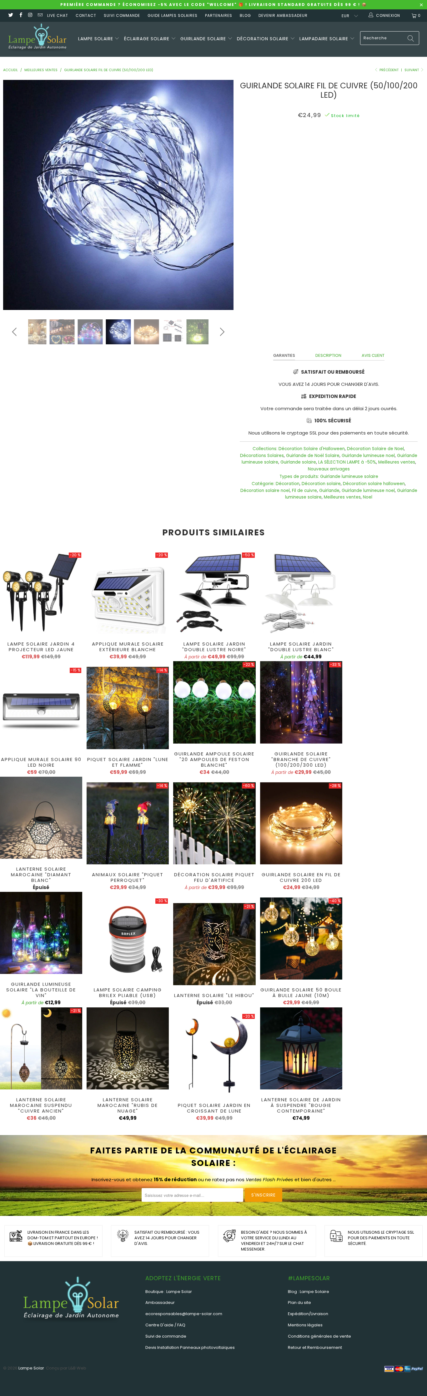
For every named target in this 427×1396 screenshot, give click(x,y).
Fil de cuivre (304, 491)
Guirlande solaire (204, 39)
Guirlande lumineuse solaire (349, 476)
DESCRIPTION (328, 355)
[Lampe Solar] (37, 39)
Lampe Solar (31, 1368)
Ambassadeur (160, 1302)
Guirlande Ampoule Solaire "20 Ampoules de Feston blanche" (214, 702)
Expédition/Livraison (308, 1314)
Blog (245, 15)
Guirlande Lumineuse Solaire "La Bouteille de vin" (41, 933)
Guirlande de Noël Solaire (312, 456)
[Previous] (15, 195)
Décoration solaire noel (265, 491)
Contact (86, 15)
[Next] (221, 195)
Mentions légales (305, 1325)
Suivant (412, 69)
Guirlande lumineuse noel (368, 456)
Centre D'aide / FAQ (165, 1325)
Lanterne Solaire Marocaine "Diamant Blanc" (41, 818)
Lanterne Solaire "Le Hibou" (214, 944)
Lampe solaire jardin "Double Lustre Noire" (214, 593)
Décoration (287, 484)
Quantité (329, 191)
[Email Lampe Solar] (40, 15)
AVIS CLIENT (373, 355)
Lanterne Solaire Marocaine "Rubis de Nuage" (128, 1048)
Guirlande (329, 491)
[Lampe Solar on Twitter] (10, 15)
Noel (367, 497)
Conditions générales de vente (319, 1336)
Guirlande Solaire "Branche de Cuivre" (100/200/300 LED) (301, 702)
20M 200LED (355, 142)
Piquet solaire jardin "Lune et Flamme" (128, 708)
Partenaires (218, 15)
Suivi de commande (165, 1336)
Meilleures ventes (396, 462)
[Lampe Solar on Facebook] (20, 15)
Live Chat (57, 15)
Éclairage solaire (147, 39)
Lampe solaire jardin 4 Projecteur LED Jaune (41, 593)
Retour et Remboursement (315, 1347)
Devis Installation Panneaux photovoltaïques (190, 1347)
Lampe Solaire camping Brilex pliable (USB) (128, 938)
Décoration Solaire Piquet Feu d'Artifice (214, 823)
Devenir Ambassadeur (283, 15)
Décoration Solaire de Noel (375, 449)
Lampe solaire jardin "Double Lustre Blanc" (301, 593)
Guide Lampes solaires (173, 15)
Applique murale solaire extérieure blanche (128, 593)
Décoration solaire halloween (374, 484)
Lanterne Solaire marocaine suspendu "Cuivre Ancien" (41, 1048)
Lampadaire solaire (324, 39)
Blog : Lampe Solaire (308, 1292)
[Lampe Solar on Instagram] (30, 15)
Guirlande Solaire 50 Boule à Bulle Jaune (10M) (301, 938)
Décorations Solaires (262, 456)
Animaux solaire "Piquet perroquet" (128, 823)
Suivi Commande (122, 15)
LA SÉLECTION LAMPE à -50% (347, 462)
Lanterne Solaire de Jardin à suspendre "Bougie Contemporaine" (301, 1048)
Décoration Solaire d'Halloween (312, 449)
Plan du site (299, 1302)
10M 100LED (325, 142)
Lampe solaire (96, 39)
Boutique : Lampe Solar (168, 1292)
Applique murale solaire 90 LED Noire (41, 708)
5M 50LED (297, 142)
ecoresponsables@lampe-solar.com (183, 1314)
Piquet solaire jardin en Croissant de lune (214, 1054)
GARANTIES (284, 355)
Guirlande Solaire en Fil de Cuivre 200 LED (301, 823)
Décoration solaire (263, 39)
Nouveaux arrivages (329, 469)
